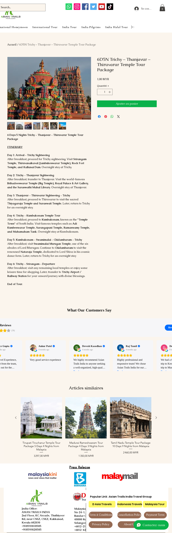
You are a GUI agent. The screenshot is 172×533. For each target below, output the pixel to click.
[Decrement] (100, 92)
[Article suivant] (156, 418)
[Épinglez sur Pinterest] (106, 117)
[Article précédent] (16, 418)
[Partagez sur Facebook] (99, 117)
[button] (162, 7)
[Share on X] (118, 117)
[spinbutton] (105, 92)
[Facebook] (85, 6)
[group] (86, 427)
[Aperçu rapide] (41, 417)
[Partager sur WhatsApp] (112, 117)
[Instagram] (77, 6)
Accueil (11, 44)
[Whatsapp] (69, 6)
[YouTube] (101, 6)
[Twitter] (93, 6)
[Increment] (110, 92)
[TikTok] (110, 6)
